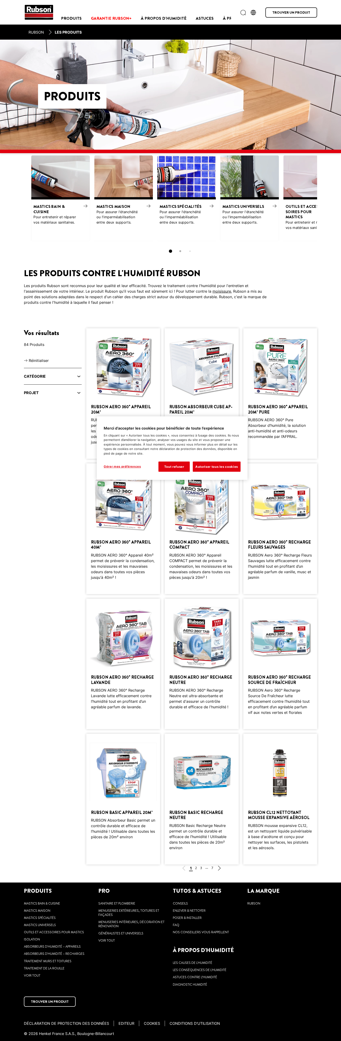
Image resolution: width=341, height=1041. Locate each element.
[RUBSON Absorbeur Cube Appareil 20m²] (201, 393)
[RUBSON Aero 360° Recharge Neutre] (201, 664)
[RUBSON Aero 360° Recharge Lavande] (123, 664)
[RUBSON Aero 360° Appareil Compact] (201, 528)
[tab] (170, 251)
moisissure (221, 291)
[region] (172, 448)
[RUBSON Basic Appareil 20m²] (123, 799)
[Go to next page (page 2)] (219, 868)
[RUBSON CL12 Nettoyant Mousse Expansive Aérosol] (280, 799)
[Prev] (26, 198)
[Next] (314, 198)
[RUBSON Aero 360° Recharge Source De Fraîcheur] (280, 664)
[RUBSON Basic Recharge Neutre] (201, 799)
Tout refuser (174, 466)
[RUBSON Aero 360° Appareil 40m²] (123, 528)
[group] (170, 206)
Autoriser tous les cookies (216, 466)
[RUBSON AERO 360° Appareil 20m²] (123, 393)
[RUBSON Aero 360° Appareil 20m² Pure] (280, 393)
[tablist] (170, 251)
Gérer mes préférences (122, 466)
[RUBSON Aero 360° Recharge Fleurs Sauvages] (280, 528)
